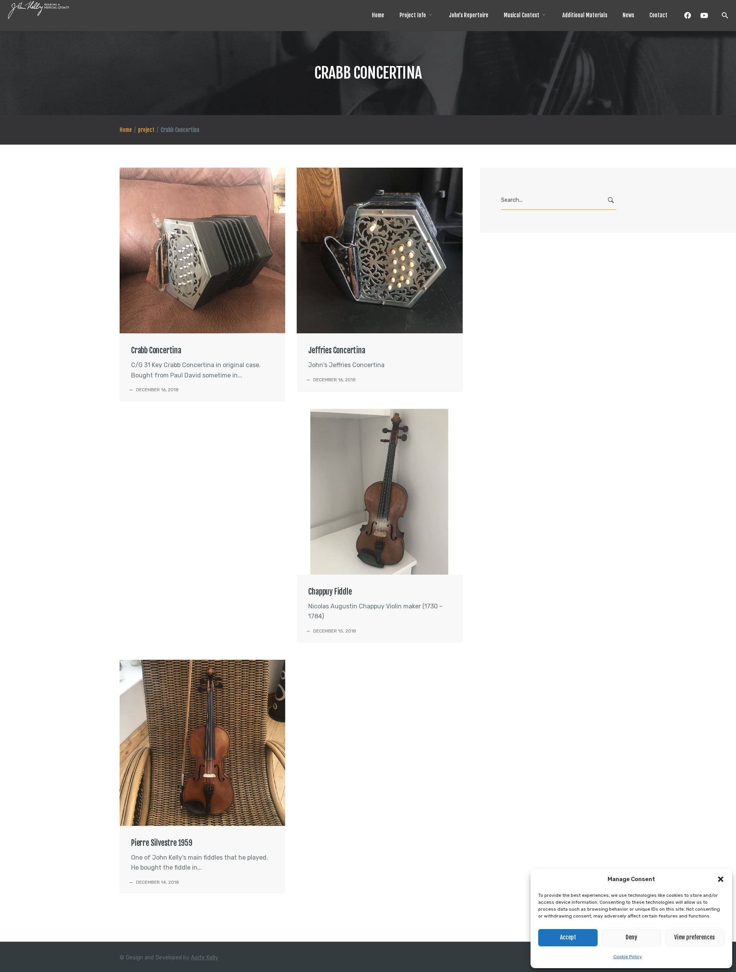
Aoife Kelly (204, 957)
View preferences (694, 937)
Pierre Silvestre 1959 (161, 843)
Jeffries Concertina (336, 350)
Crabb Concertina (156, 350)
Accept (568, 937)
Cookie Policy (627, 956)
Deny (631, 937)
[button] (720, 879)
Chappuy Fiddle (330, 591)
